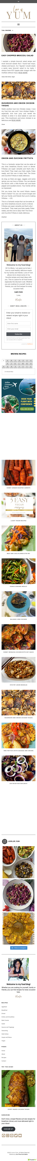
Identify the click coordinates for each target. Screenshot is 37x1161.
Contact (4, 1061)
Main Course (5, 1020)
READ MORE (22, 73)
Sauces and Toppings (8, 1027)
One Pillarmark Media (21, 1154)
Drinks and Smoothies (8, 1017)
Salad (3, 76)
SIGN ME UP (8, 1129)
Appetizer (4, 1007)
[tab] (3, 360)
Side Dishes (8, 76)
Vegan (13, 76)
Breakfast (4, 217)
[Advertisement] (18, 436)
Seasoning (5, 1030)
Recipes (4, 1057)
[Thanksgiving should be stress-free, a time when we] (18, 862)
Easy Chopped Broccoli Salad (17, 55)
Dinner (3, 124)
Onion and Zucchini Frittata (17, 158)
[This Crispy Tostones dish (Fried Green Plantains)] (18, 928)
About (3, 1054)
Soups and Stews (7, 1037)
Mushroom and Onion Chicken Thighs (18, 104)
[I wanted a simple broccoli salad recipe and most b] (18, 895)
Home (3, 1050)
